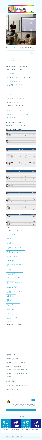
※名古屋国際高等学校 (9, 290)
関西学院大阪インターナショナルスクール (12, 299)
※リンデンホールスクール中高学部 (11, 317)
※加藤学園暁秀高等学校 (10, 287)
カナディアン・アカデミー (10, 304)
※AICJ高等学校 (8, 313)
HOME (2, 436)
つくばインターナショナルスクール (11, 239)
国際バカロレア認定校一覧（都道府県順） (18, 57)
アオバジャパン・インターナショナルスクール (13, 247)
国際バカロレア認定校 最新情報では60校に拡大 (18, 55)
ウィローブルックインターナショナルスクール (13, 266)
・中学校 (15, 287)
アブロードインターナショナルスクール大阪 (13, 303)
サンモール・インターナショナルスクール (12, 270)
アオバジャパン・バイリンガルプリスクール (13, 248)
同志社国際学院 (8, 295)
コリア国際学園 (8, 300)
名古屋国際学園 (8, 288)
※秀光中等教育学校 (9, 238)
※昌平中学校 (8, 244)
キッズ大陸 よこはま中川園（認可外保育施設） (13, 277)
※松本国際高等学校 (9, 284)
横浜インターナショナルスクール (11, 273)
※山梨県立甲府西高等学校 (10, 281)
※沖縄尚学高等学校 (9, 321)
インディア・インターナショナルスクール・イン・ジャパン (15, 250)
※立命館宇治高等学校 (9, 296)
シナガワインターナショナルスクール (12, 256)
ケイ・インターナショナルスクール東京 (12, 253)
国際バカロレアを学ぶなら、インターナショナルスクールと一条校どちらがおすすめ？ (19, 114)
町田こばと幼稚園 (8, 269)
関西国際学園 (8, 305)
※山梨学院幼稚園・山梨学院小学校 (11, 279)
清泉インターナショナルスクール (11, 257)
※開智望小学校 (8, 242)
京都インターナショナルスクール (11, 293)
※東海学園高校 (8, 292)
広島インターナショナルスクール (11, 314)
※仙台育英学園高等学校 (10, 235)
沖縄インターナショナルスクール (11, 319)
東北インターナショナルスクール (11, 237)
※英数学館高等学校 (9, 312)
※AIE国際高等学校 (9, 310)
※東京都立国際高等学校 (10, 264)
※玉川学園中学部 (8, 260)
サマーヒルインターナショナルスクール (12, 255)
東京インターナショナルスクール (11, 261)
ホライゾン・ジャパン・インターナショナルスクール (14, 272)
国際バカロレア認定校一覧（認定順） (17, 125)
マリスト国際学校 (8, 308)
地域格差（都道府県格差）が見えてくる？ (17, 60)
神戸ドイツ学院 (8, 306)
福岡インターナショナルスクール (11, 315)
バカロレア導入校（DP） (7, 436)
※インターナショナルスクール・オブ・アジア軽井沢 (14, 282)
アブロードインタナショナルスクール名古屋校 (13, 291)
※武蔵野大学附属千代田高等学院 (11, 268)
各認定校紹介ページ (14, 58)
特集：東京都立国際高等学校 (18, 264)
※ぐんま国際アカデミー (10, 243)
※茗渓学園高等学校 (9, 240)
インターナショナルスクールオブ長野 (12, 283)
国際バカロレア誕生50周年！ (10, 394)
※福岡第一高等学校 (9, 318)
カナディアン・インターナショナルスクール (13, 252)
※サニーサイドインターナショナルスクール (13, 286)
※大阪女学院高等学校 (9, 301)
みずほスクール (8, 265)
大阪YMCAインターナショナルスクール (12, 297)
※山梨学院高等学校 (9, 278)
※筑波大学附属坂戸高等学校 (10, 246)
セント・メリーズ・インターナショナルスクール (13, 259)
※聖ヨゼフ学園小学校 (9, 275)
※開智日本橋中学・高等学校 (10, 251)
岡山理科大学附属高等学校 (10, 309)
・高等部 (12, 260)
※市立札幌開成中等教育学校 (10, 234)
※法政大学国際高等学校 (10, 274)
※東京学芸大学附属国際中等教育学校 (12, 262)
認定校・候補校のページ (10, 85)
